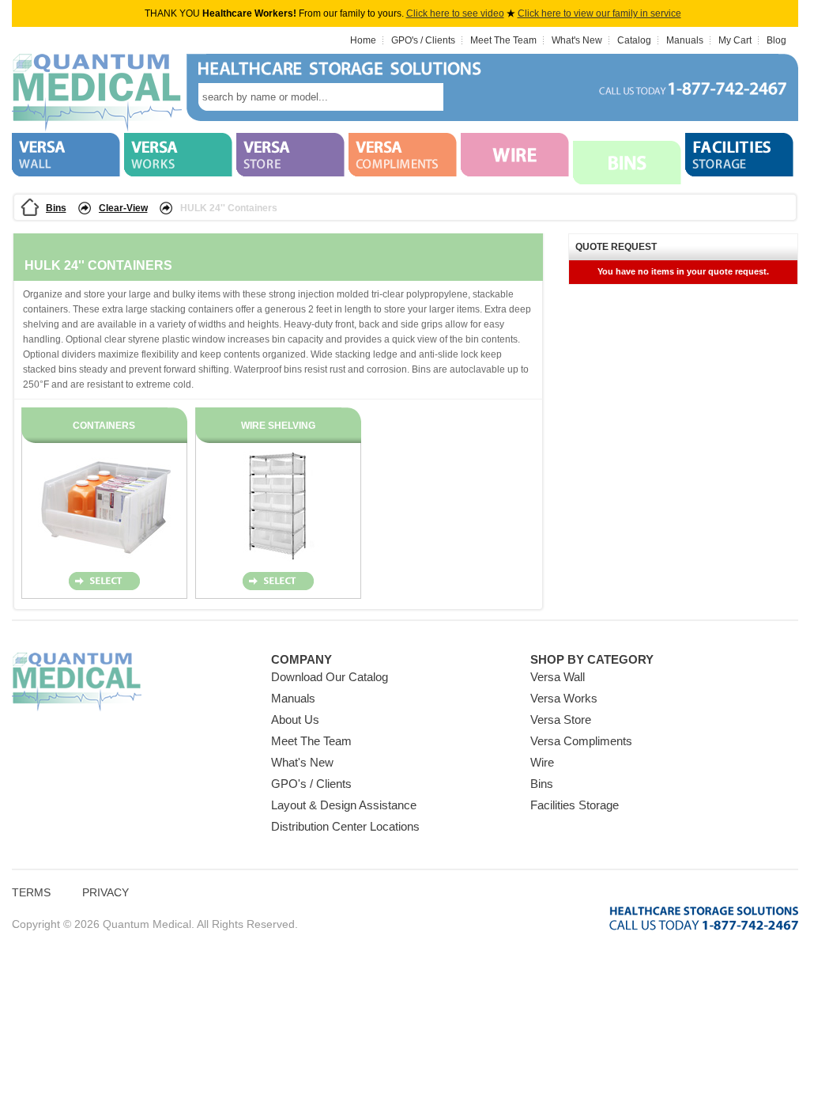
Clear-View (123, 208)
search (467, 97)
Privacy (105, 892)
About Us (295, 719)
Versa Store (560, 719)
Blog (776, 40)
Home (363, 40)
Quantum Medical (76, 682)
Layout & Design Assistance (343, 805)
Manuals (684, 40)
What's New (577, 40)
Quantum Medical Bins (97, 93)
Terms (31, 892)
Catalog (634, 40)
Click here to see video (455, 13)
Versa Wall (557, 677)
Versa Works (563, 698)
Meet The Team (503, 40)
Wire (542, 762)
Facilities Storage (574, 805)
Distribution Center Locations (345, 826)
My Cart (735, 40)
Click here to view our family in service (599, 13)
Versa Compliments (581, 741)
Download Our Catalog (329, 677)
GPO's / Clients (423, 40)
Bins (56, 208)
